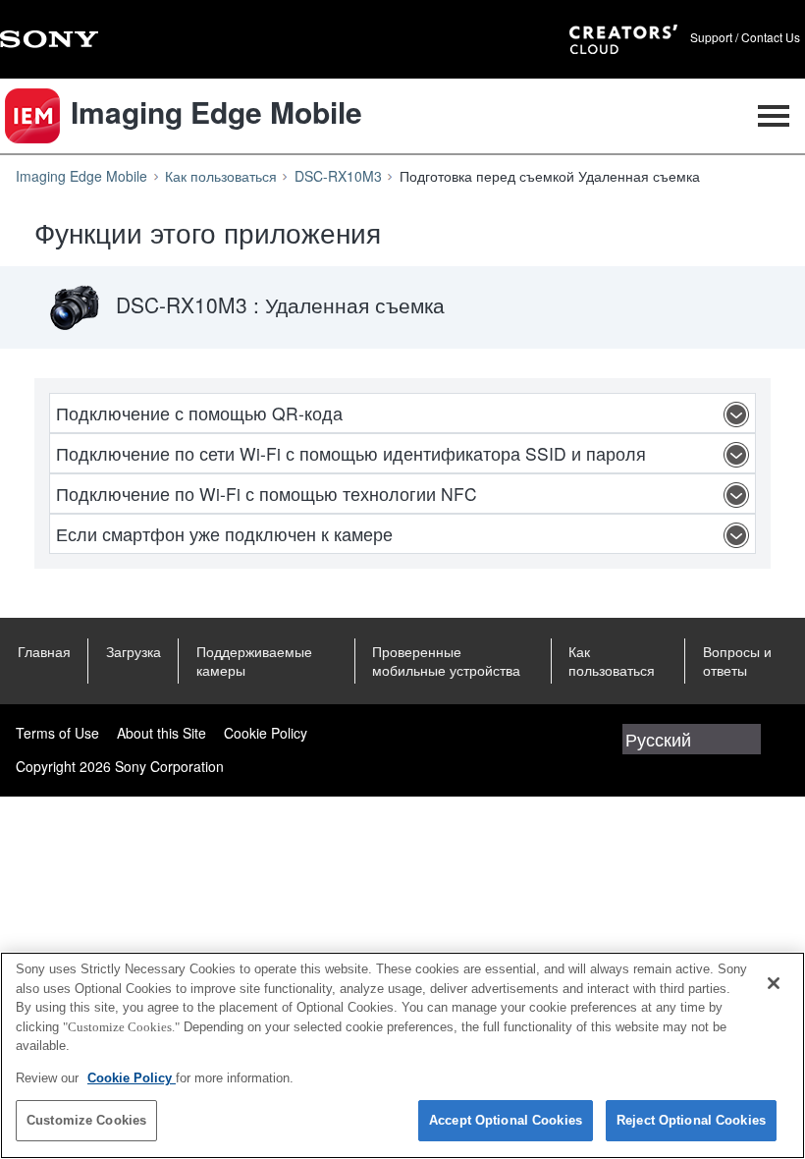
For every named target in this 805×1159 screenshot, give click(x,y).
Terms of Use (57, 733)
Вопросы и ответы (737, 661)
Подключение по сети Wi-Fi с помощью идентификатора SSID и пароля (351, 453)
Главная (44, 651)
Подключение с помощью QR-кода (199, 413)
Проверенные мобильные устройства (446, 661)
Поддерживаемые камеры (254, 661)
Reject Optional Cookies (691, 1120)
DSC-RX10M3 (338, 176)
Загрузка (133, 651)
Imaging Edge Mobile (81, 176)
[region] (402, 1055)
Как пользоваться (221, 176)
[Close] (773, 983)
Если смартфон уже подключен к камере (224, 534)
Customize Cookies (86, 1120)
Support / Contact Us (745, 37)
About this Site (161, 733)
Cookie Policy (265, 733)
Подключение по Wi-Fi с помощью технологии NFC (266, 493)
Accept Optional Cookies (505, 1120)
